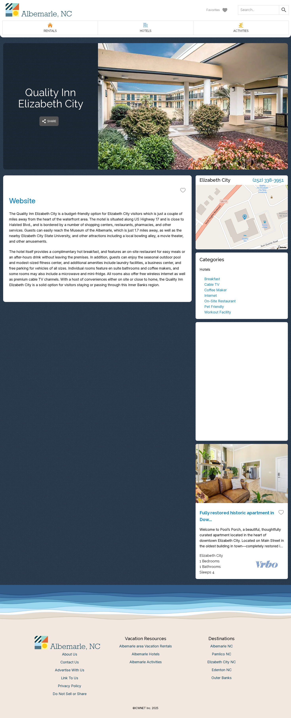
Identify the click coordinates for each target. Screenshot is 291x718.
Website (22, 201)
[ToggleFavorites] (281, 512)
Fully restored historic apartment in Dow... (237, 516)
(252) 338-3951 (268, 180)
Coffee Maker (215, 290)
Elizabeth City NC (221, 662)
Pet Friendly (214, 307)
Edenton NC (222, 670)
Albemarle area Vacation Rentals (145, 646)
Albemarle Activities (145, 662)
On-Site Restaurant (220, 301)
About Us (69, 654)
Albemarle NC (221, 646)
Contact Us (69, 662)
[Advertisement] (242, 353)
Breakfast (212, 279)
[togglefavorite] (183, 190)
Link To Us (69, 678)
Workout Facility (217, 312)
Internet (210, 295)
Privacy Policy (69, 686)
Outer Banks (221, 678)
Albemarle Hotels (146, 654)
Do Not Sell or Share (70, 694)
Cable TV (211, 284)
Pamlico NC (221, 654)
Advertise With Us (69, 670)
